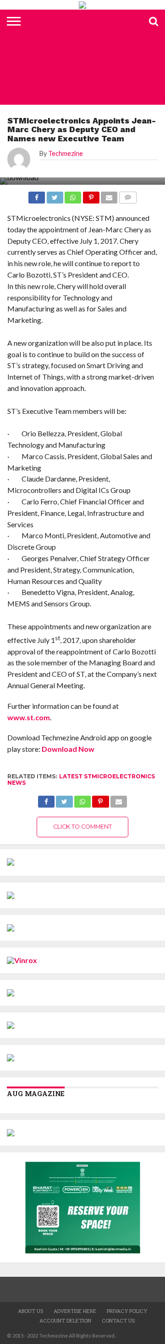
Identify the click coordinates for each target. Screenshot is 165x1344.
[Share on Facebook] (46, 799)
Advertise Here (75, 1310)
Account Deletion (65, 1320)
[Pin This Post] (100, 799)
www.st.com (28, 717)
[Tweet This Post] (64, 799)
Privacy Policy (127, 1310)
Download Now (68, 748)
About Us (30, 1310)
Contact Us (118, 1320)
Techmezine (65, 153)
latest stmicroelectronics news (81, 779)
